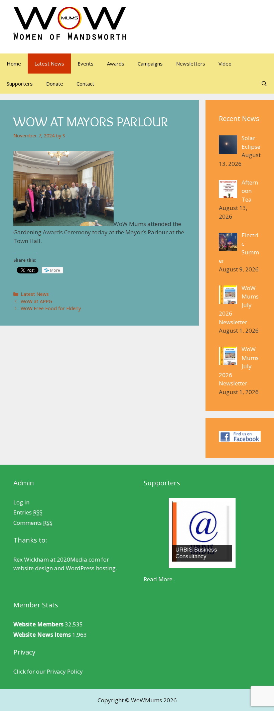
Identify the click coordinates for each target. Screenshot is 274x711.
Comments (32, 522)
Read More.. (159, 579)
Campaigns (150, 63)
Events (86, 63)
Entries (27, 512)
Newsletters (190, 63)
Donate (54, 83)
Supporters (20, 83)
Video (225, 63)
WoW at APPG (36, 301)
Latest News (49, 63)
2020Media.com (78, 559)
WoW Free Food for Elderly (51, 308)
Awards (115, 63)
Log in (21, 502)
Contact (85, 83)
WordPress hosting (91, 568)
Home (14, 63)
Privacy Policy (65, 671)
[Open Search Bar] (264, 84)
